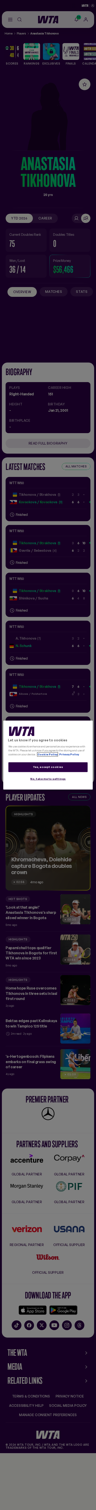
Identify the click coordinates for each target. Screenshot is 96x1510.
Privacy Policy (69, 754)
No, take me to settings (48, 779)
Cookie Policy (48, 754)
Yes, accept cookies (48, 767)
